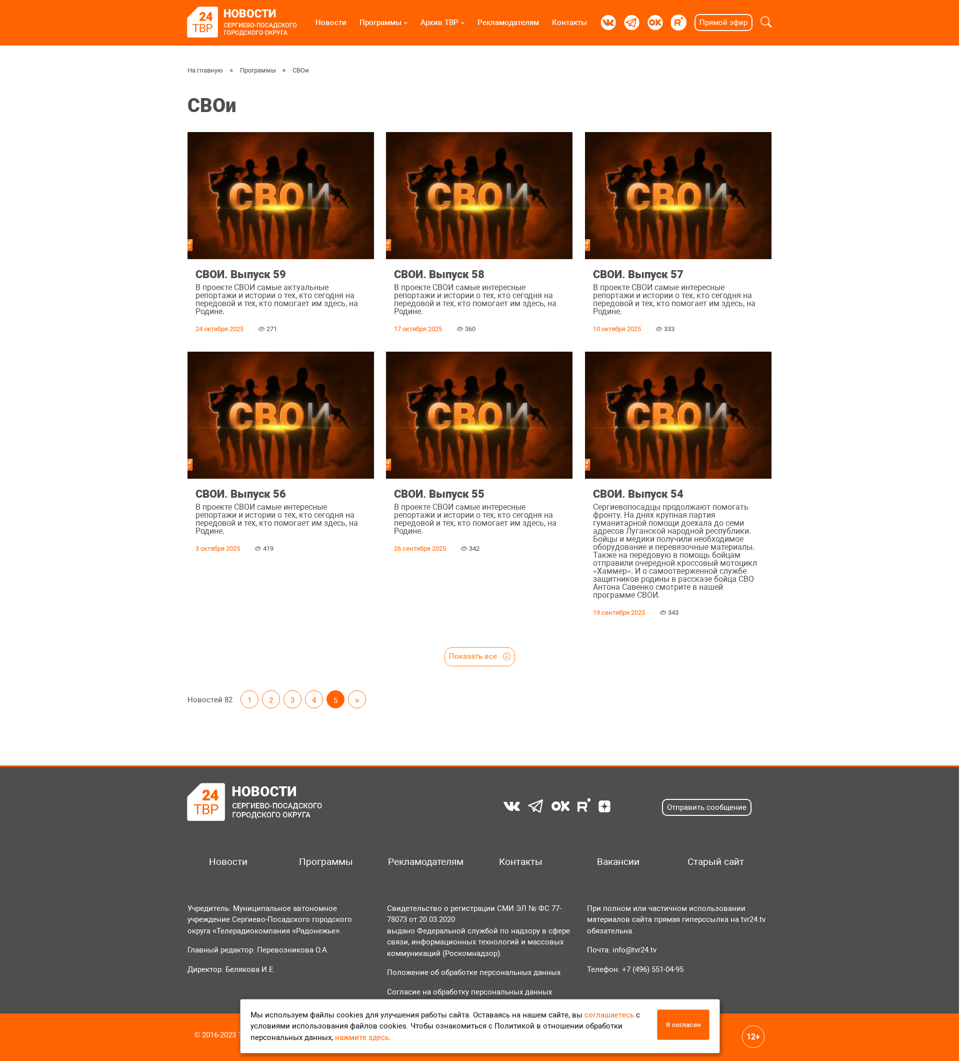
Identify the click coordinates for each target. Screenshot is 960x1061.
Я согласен (683, 1024)
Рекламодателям (508, 22)
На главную (205, 70)
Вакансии (618, 861)
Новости (331, 22)
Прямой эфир (724, 22)
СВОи (300, 70)
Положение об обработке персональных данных (473, 972)
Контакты (569, 22)
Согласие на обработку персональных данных (469, 991)
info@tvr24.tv (634, 949)
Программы (381, 22)
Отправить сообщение (706, 807)
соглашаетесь (609, 1014)
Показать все (474, 656)
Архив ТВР (439, 22)
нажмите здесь (362, 1037)
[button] (766, 22)
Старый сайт (716, 861)
